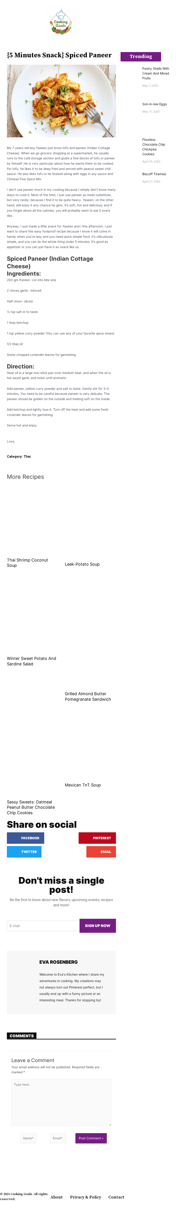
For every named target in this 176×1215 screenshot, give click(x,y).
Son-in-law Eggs (154, 104)
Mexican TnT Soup (83, 785)
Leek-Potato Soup (82, 564)
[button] (3, 22)
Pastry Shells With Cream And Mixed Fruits (155, 73)
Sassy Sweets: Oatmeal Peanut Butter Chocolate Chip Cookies (31, 807)
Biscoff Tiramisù (154, 174)
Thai (27, 456)
